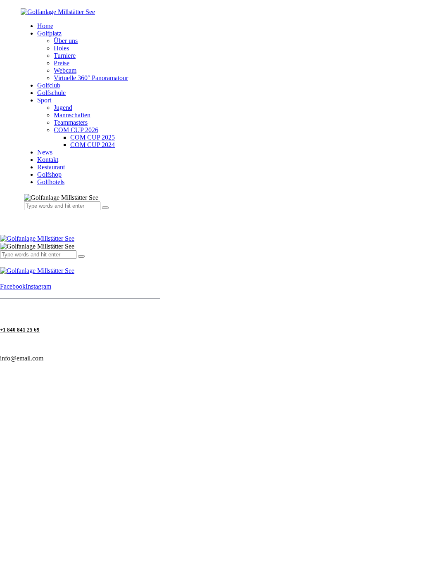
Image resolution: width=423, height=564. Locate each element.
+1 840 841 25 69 (20, 330)
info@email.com (21, 358)
